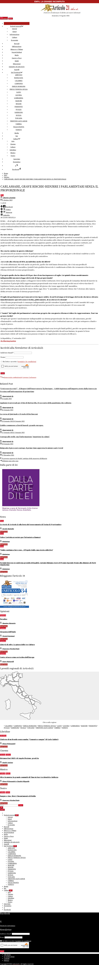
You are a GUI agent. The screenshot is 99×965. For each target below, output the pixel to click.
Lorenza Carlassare (29, 377)
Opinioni (3, 615)
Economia (14, 40)
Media (17, 133)
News (2, 521)
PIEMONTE (19, 107)
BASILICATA (18, 78)
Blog (2, 195)
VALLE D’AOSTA (18, 127)
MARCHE (18, 101)
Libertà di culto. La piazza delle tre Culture (17, 645)
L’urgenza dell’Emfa (8, 632)
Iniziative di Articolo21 (17, 67)
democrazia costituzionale (13, 377)
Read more (4, 532)
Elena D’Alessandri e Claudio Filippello (15, 781)
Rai (17, 136)
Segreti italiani (17, 52)
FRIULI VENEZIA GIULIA (19, 89)
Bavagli (16, 44)
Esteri (15, 32)
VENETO (19, 130)
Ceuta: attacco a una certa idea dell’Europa (17, 657)
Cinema (13, 144)
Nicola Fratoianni (8, 636)
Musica (12, 153)
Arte (12, 141)
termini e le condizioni (27, 362)
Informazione (14, 34)
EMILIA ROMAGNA (18, 86)
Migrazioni (16, 64)
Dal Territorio (15, 72)
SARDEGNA (19, 112)
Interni (14, 29)
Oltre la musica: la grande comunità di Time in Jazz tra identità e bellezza (29, 777)
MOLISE (18, 104)
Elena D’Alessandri (8, 744)
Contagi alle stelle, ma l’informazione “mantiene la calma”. (25, 437)
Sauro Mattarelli (8, 662)
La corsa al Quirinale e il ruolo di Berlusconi (19, 414)
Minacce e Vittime (17, 49)
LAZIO (18, 92)
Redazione (6, 542)
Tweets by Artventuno (7, 926)
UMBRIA (19, 124)
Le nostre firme (9, 957)
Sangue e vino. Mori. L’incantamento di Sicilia (18, 796)
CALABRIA (18, 81)
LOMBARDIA (18, 98)
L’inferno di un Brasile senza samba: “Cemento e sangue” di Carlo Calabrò (29, 739)
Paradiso (3, 619)
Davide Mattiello (8, 529)
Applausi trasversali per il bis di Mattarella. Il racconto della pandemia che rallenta (35, 403)
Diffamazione (16, 47)
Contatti (6, 959)
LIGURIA (18, 95)
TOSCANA (18, 118)
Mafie (17, 55)
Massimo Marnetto (8, 623)
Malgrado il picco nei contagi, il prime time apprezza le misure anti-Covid (31, 448)
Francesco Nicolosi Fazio (10, 649)
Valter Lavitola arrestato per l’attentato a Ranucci (20, 537)
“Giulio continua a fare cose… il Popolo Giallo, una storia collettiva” (26, 550)
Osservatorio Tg (7, 396)
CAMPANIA (19, 84)
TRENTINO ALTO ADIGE (18, 121)
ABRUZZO (18, 75)
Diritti (17, 61)
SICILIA (18, 115)
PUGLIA (18, 110)
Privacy (6, 961)
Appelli (16, 70)
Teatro (13, 156)
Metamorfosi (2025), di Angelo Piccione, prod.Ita (19, 758)
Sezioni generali (15, 26)
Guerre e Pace (17, 58)
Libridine (13, 150)
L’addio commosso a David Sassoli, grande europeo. (22, 425)
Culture (14, 37)
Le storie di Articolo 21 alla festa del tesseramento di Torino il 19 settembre (30, 525)
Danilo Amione (7, 763)
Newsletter (16, 162)
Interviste (16, 159)
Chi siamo (7, 955)
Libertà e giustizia (9, 198)
